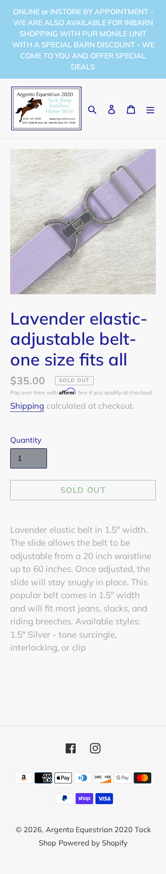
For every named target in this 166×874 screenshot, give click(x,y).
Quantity (26, 440)
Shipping (27, 405)
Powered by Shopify (93, 842)
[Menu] (150, 108)
